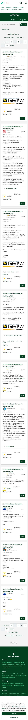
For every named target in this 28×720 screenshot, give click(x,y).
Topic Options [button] (5, 29)
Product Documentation (14, 693)
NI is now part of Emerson (8, 683)
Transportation (6, 668)
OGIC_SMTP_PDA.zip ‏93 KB (14, 335)
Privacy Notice (15, 706)
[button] (4, 111)
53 (7, 281)
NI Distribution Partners (7, 673)
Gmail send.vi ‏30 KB (11, 188)
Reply (22, 118)
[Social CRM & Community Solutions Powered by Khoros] (13, 642)
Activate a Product (11, 695)
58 (7, 532)
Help (25, 20)
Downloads (4, 693)
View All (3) (5, 274)
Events (4, 687)
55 (7, 391)
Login (19, 20)
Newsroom (9, 685)
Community (9, 7)
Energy (17, 664)
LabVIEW (21, 9)
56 (7, 457)
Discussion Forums (18, 7)
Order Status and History (19, 673)
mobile (17, 341)
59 (7, 576)
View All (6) (5, 345)
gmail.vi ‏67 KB (10, 446)
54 (7, 352)
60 (7, 614)
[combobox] (10, 24)
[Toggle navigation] (8, 3)
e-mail (8, 272)
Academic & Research (7, 662)
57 (7, 491)
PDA (21, 341)
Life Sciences (11, 666)
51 (7, 114)
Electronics (11, 664)
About (16, 683)
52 (7, 199)
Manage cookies (14, 717)
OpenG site (21, 378)
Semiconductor (19, 666)
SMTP (17, 272)
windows (9, 342)
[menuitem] (21, 3)
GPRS (12, 272)
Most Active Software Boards (9, 9)
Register (13, 20)
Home (2, 7)
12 (7, 45)
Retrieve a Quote (7, 675)
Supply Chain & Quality (19, 685)
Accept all (14, 713)
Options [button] (22, 57)
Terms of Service (16, 675)
